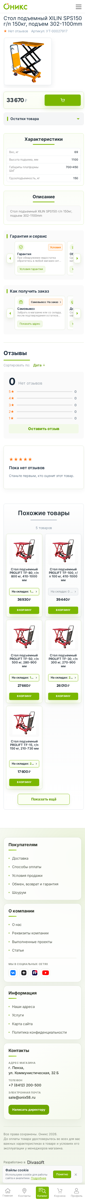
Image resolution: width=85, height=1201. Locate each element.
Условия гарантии (31, 269)
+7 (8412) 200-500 (24, 1085)
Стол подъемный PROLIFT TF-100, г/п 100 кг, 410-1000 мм (63, 574)
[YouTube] (45, 972)
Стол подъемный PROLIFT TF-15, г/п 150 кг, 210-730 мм (24, 745)
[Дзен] (23, 972)
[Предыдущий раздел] (10, 258)
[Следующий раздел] (77, 258)
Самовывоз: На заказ (44, 302)
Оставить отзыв (43, 428)
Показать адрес (30, 323)
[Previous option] (10, 313)
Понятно (62, 1174)
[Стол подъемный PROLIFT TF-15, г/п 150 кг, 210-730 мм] (24, 723)
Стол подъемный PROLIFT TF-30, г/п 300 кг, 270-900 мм (63, 661)
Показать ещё (43, 799)
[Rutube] (34, 972)
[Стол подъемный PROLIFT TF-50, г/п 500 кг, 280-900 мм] (24, 637)
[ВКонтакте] (12, 972)
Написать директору (28, 1109)
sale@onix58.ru (21, 1097)
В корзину (24, 610)
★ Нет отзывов (16, 31)
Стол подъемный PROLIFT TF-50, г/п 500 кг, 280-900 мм (24, 661)
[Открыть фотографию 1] (28, 61)
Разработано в (14, 1162)
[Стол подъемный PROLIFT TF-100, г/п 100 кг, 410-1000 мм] (63, 551)
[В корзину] (63, 100)
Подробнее (38, 1178)
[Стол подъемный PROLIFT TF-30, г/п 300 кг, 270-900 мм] (63, 637)
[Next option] (77, 313)
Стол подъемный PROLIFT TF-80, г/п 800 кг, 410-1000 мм (24, 574)
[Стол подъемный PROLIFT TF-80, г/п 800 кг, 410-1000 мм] (24, 551)
